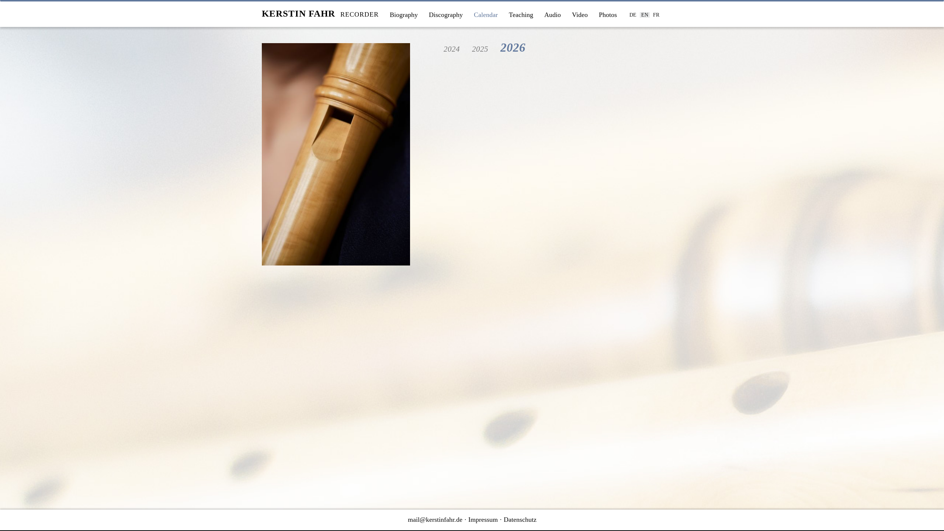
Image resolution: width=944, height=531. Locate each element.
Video (580, 14)
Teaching (521, 14)
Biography (404, 14)
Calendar (486, 14)
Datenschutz (520, 519)
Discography (446, 14)
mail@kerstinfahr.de (435, 519)
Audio (552, 14)
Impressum (483, 519)
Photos (608, 14)
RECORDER (320, 13)
